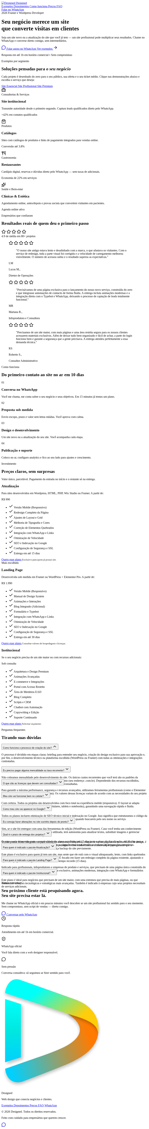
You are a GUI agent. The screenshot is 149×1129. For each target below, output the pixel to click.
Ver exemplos (45, 48)
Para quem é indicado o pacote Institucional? (27, 873)
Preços (52, 6)
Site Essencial (9, 86)
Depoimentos (22, 6)
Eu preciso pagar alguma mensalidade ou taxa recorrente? (34, 770)
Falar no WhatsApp (12, 9)
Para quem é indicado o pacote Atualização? (27, 847)
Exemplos (7, 6)
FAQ (59, 6)
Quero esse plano (11, 559)
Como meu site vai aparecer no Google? (24, 809)
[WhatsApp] (3, 1125)
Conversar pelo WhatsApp (21, 914)
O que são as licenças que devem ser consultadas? (30, 783)
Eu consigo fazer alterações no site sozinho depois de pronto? (36, 821)
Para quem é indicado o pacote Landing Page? (28, 860)
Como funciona (39, 6)
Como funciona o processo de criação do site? (28, 747)
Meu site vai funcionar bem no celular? (23, 796)
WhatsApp (51, 1105)
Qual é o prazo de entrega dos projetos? (24, 834)
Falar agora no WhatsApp (21, 48)
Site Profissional (27, 86)
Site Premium (45, 86)
